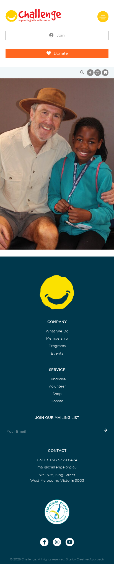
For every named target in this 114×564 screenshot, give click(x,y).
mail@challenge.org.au (57, 467)
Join (60, 35)
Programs (57, 346)
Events (57, 353)
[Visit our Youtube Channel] (70, 542)
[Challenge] (57, 15)
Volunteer (57, 386)
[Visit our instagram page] (97, 72)
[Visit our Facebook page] (90, 72)
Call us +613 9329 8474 (57, 460)
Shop (57, 394)
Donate (61, 53)
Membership (57, 338)
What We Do (57, 331)
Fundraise (57, 379)
